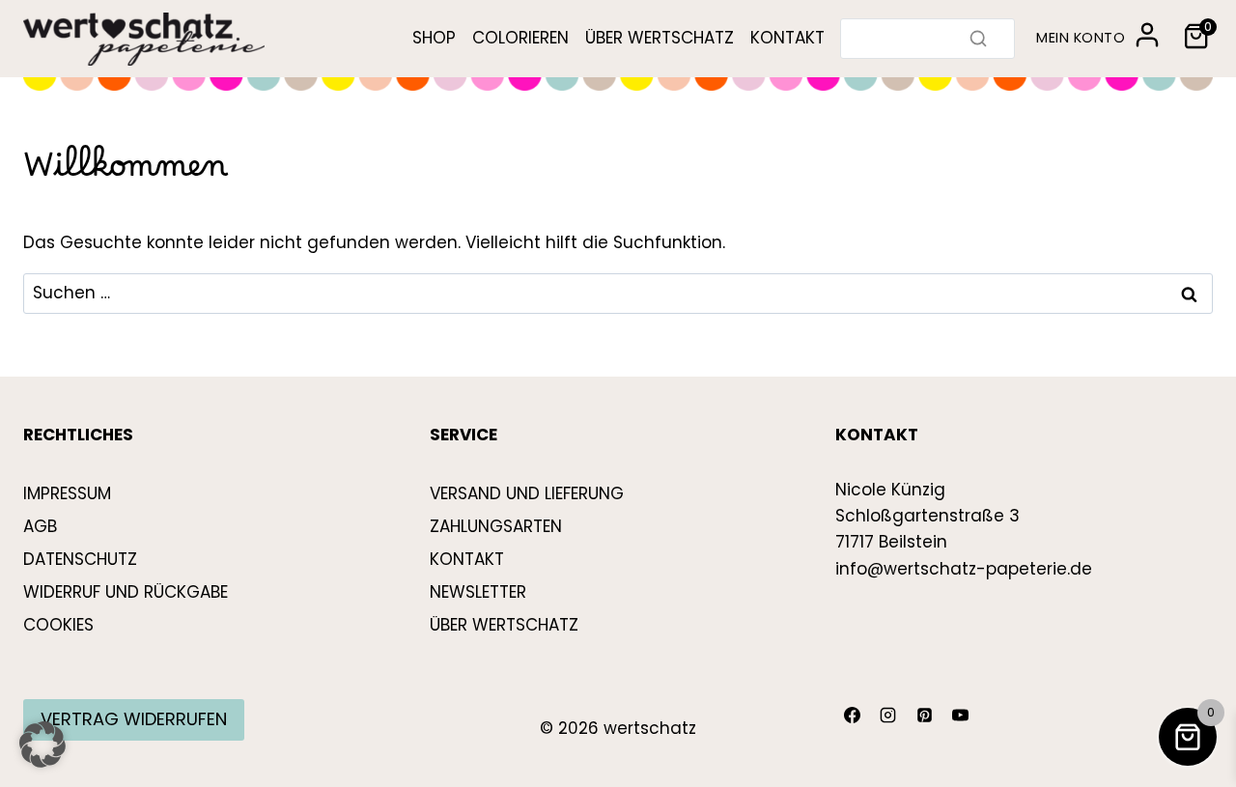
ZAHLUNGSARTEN (496, 526)
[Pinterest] (924, 715)
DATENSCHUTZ (80, 559)
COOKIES (58, 624)
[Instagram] (888, 715)
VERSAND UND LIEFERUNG (527, 493)
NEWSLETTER (478, 592)
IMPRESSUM (67, 493)
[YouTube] (960, 715)
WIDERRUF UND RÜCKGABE (125, 592)
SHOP (434, 37)
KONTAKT (787, 37)
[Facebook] (851, 715)
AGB (40, 526)
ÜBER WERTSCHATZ (659, 37)
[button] (42, 744)
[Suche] (978, 38)
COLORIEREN (520, 37)
